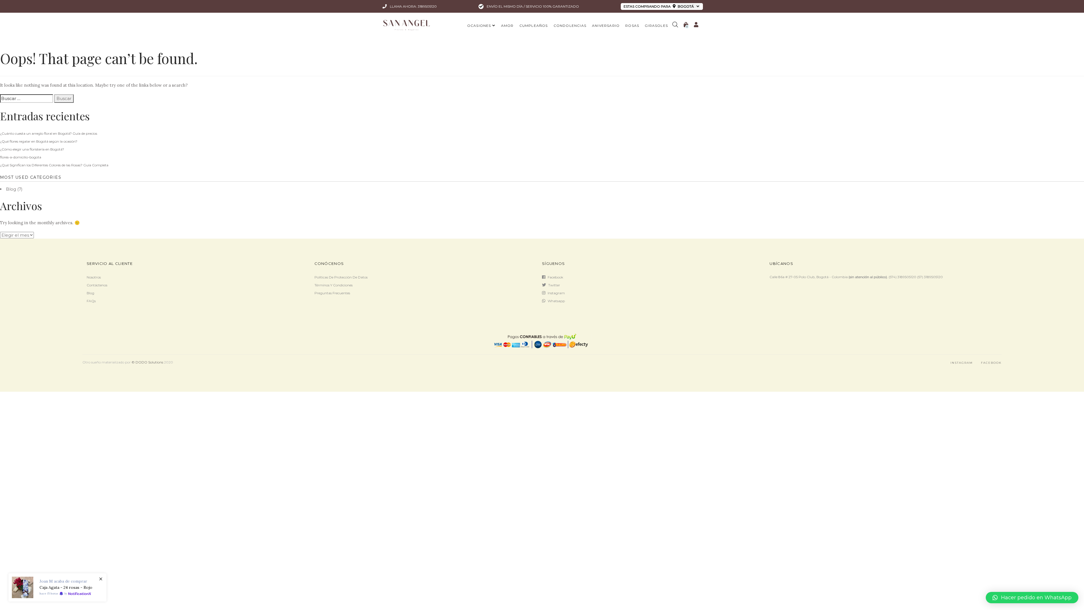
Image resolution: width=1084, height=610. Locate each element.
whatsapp (556, 301)
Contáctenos (97, 285)
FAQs (91, 301)
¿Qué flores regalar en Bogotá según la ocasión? (38, 141)
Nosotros (94, 277)
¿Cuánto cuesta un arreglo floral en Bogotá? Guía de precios (48, 133)
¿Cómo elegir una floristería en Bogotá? (32, 149)
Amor (507, 25)
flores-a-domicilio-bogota (20, 157)
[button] (1032, 597)
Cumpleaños (533, 25)
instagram (556, 293)
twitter (554, 285)
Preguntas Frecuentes (332, 293)
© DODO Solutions (147, 362)
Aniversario (606, 25)
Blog (11, 189)
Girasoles (656, 25)
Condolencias (570, 25)
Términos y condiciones (333, 285)
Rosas (632, 25)
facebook (555, 277)
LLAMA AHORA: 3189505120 (413, 6)
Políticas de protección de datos (341, 277)
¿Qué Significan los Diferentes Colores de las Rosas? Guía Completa (54, 165)
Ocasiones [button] (479, 25)
